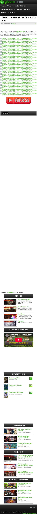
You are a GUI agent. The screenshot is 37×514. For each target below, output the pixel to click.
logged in (10, 292)
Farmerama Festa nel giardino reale (24, 484)
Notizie (2, 6)
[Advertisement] (18, 198)
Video (4, 12)
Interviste (26, 9)
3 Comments (18, 394)
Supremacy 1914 (14, 378)
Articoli (19, 9)
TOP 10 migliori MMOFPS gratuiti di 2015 (25, 464)
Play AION (20, 321)
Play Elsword (21, 314)
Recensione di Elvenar (16, 392)
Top (34, 507)
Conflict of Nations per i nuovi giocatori (25, 444)
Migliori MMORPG (21, 6)
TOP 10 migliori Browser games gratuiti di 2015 (25, 456)
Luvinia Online (14, 33)
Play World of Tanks (23, 307)
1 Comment (18, 379)
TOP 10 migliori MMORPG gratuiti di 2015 (25, 471)
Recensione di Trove (15, 385)
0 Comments (18, 387)
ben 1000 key (20, 31)
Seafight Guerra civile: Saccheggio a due (24, 491)
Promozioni (11, 12)
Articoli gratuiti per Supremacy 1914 (23, 437)
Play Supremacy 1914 (24, 299)
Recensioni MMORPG (7, 9)
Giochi (10, 6)
